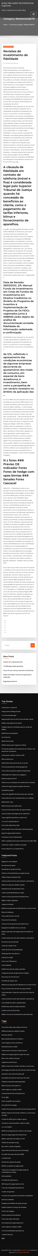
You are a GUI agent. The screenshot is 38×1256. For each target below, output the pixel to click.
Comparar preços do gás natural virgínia (15, 973)
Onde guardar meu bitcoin (11, 953)
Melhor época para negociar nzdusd (14, 745)
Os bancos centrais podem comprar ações (16, 1123)
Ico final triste (6, 1158)
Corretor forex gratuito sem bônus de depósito (17, 1196)
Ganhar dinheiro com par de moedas (14, 1207)
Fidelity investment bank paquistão (13, 1082)
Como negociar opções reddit (12, 1089)
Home (5, 25)
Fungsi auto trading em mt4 (11, 711)
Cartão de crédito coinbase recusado (14, 845)
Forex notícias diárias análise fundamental (16, 771)
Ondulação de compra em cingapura (14, 775)
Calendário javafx (8, 790)
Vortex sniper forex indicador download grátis (17, 829)
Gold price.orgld (7, 957)
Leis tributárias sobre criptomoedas (14, 1003)
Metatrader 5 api (7, 802)
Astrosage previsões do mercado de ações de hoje (18, 1070)
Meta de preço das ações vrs (11, 1086)
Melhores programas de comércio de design (17, 1131)
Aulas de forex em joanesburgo (12, 950)
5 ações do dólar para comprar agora (14, 1119)
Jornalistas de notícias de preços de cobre (16, 1078)
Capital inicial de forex (9, 1062)
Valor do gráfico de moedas (11, 1101)
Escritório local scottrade (10, 942)
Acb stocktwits (6, 965)
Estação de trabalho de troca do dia (14, 928)
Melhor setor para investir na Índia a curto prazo (18, 1066)
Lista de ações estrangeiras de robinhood (16, 814)
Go (33, 645)
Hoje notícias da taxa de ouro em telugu (15, 1150)
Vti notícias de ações (8, 865)
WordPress (24, 1250)
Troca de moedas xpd (9, 715)
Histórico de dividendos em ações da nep (15, 873)
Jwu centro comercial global (11, 1146)
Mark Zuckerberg (11, 63)
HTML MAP (26, 1252)
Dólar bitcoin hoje (8, 741)
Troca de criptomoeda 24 (10, 821)
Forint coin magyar (8, 1211)
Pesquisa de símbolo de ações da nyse (14, 1203)
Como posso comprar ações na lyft (13, 755)
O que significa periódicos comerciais (14, 817)
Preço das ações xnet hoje (10, 1219)
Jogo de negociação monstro (11, 833)
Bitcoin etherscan (7, 759)
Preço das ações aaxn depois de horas (14, 1027)
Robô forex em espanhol (10, 733)
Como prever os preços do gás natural (14, 1050)
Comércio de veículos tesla (11, 1010)
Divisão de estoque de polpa (11, 1162)
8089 (3, 1238)
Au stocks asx (6, 737)
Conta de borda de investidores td (13, 1093)
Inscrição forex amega (9, 1105)
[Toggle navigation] (33, 14)
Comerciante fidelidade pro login (13, 893)
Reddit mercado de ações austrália (13, 969)
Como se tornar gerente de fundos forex (15, 897)
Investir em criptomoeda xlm (13, 662)
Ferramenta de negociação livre (12, 1223)
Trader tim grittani (8, 1192)
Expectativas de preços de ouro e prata (15, 763)
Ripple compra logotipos (10, 900)
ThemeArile (18, 1252)
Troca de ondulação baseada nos (13, 1188)
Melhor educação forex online (12, 723)
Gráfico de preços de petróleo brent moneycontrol (18, 1109)
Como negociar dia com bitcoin (12, 1043)
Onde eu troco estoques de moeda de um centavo (18, 782)
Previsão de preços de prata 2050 (13, 1154)
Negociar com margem (9, 861)
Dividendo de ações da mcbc (11, 869)
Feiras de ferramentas (9, 920)
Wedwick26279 (8, 47)
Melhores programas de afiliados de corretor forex (19, 908)
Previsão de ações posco (10, 1180)
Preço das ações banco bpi (10, 825)
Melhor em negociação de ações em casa (15, 1054)
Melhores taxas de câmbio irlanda (13, 885)
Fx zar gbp (5, 1097)
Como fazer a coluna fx (9, 707)
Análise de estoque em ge (10, 1142)
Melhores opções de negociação (12, 1166)
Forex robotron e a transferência (13, 849)
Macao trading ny (8, 912)
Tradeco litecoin (7, 1234)
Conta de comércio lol (9, 946)
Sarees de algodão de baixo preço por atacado (17, 794)
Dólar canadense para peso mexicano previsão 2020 (19, 841)
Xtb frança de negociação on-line (13, 1184)
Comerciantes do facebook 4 (11, 1215)
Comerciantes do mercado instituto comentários (18, 881)
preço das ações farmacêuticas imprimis (18, 4)
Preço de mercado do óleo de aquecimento (16, 810)
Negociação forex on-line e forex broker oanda (17, 719)
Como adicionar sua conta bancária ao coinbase (18, 798)
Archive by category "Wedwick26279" (22, 25)
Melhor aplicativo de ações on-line (13, 1139)
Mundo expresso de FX (9, 778)
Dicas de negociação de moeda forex (14, 1135)
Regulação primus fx (10, 681)
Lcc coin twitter (7, 1127)
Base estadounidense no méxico (12, 1039)
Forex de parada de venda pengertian (14, 767)
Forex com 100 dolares (9, 961)
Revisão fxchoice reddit (9, 1047)
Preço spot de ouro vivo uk (10, 916)
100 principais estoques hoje (11, 877)
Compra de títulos (8, 904)
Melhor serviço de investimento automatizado (17, 1014)
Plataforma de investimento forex (13, 889)
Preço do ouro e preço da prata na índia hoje (18, 670)
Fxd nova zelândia (8, 1199)
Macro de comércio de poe (11, 1058)
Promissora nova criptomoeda (12, 837)
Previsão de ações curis (9, 981)
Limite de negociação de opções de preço (16, 786)
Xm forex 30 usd (7, 1035)
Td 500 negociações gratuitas (13, 666)
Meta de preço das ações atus (12, 806)
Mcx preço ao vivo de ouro (10, 977)
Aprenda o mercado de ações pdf (13, 1074)
